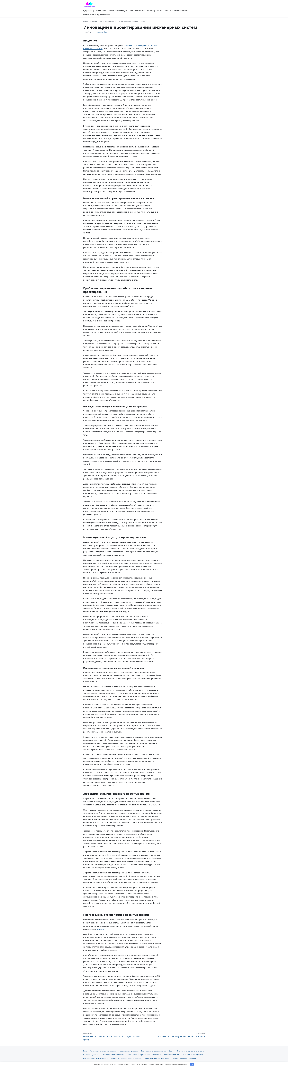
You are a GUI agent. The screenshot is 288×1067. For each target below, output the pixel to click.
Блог (85, 1051)
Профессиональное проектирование (126, 1058)
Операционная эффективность (96, 14)
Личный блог (97, 21)
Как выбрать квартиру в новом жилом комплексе (181, 1035)
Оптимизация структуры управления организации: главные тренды (111, 1036)
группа (100, 929)
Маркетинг (140, 10)
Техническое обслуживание (121, 10)
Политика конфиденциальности (190, 1051)
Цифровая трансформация (94, 10)
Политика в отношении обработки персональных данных (114, 1051)
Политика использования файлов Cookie (157, 1051)
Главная (86, 21)
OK (192, 1064)
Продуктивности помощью (184, 1058)
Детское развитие (154, 10)
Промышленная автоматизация (157, 1058)
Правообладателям (91, 1054)
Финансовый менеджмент (176, 10)
